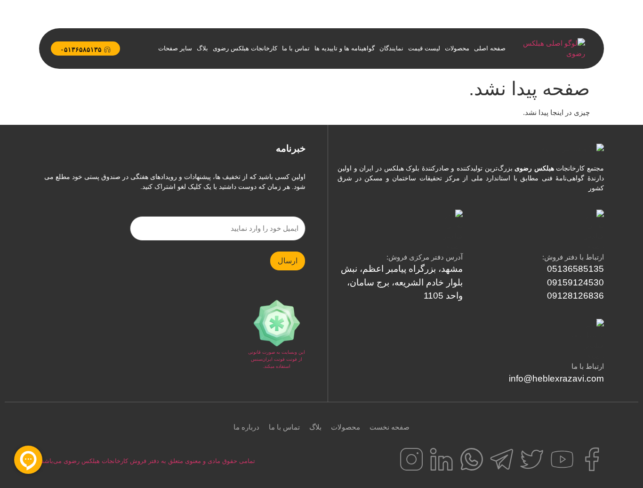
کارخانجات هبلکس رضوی (245, 48)
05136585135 (575, 269)
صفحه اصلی (490, 48)
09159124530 (575, 282)
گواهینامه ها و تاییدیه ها (344, 48)
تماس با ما (296, 48)
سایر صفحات (175, 48)
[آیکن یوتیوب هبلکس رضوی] (562, 459)
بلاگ (202, 48)
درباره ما (246, 427)
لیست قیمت (424, 48)
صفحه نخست (390, 427)
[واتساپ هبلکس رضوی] (471, 459)
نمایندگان (391, 48)
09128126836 (575, 296)
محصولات (457, 48)
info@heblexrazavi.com (556, 378)
